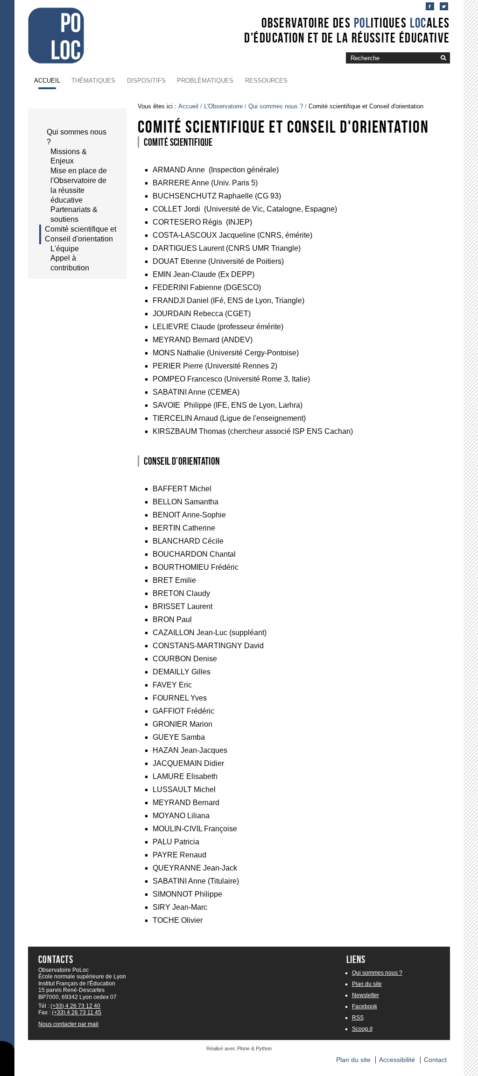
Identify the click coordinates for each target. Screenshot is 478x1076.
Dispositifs (146, 80)
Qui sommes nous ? (275, 106)
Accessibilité (397, 1059)
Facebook (364, 1006)
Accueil (47, 80)
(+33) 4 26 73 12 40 (75, 1006)
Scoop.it (362, 1029)
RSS (358, 1017)
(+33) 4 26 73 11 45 (76, 1012)
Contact (435, 1059)
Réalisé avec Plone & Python (239, 1048)
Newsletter (365, 995)
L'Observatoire (223, 106)
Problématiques (205, 80)
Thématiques (93, 80)
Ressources (266, 80)
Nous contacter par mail (68, 1024)
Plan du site (367, 984)
